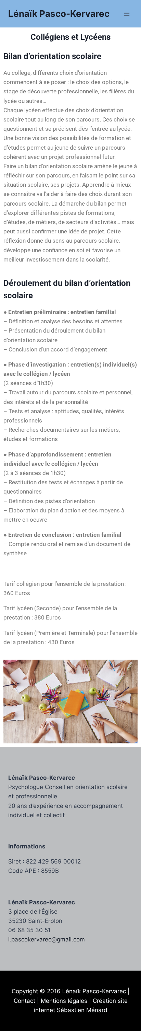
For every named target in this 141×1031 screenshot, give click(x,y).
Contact (24, 1000)
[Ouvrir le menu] (126, 13)
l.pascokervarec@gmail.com (46, 939)
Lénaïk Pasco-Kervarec (94, 991)
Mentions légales (64, 1000)
